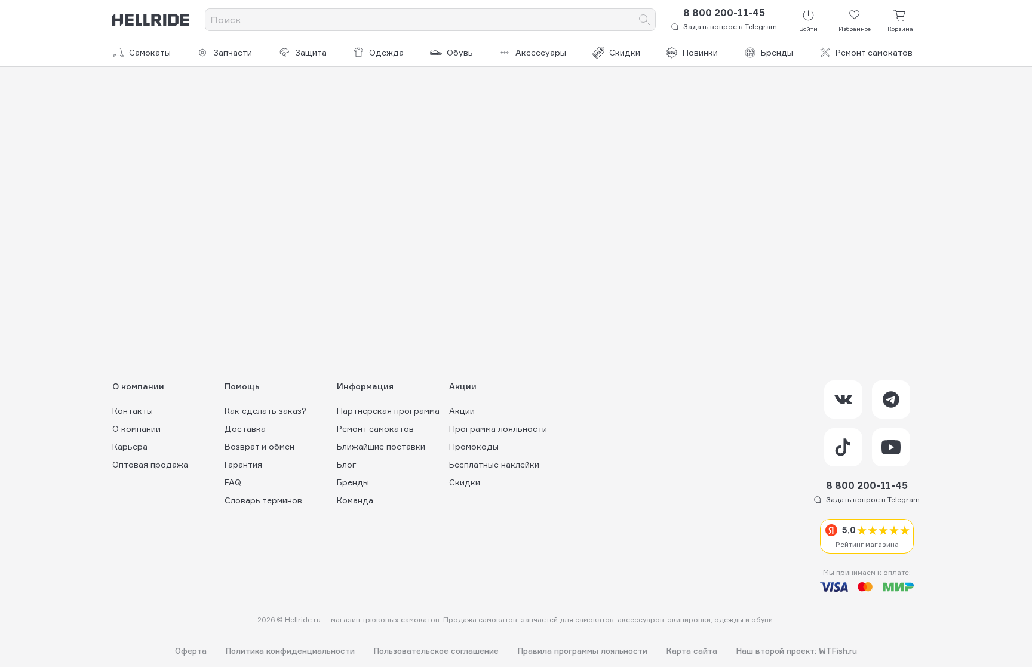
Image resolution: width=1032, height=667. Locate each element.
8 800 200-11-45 (724, 12)
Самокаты (150, 52)
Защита (311, 52)
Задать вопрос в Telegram (730, 26)
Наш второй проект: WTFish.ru (796, 651)
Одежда (386, 52)
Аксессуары (540, 52)
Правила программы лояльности (582, 651)
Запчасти (232, 52)
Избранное (854, 28)
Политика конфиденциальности (290, 651)
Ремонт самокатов (874, 52)
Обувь (460, 52)
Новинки (700, 52)
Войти (808, 28)
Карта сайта (691, 651)
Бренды (777, 52)
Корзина (900, 28)
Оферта (191, 651)
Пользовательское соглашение (436, 651)
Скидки (624, 52)
